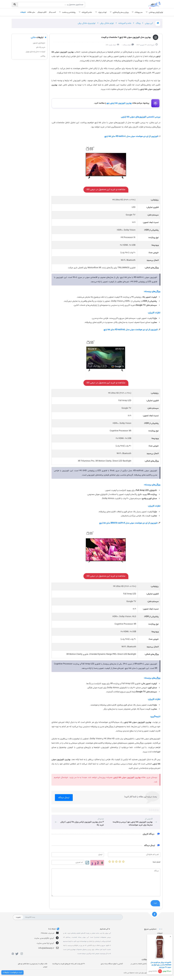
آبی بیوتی (148, 23)
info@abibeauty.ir (46, 948)
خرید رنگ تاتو (40, 47)
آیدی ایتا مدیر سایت (45, 943)
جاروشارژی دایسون (39, 43)
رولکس (43, 56)
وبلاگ (137, 23)
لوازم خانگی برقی (106, 23)
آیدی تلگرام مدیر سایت (44, 938)
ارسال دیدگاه (63, 797)
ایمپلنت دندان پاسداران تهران (35, 52)
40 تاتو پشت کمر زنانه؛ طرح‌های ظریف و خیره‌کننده (68, 964)
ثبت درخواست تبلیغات (12, 972)
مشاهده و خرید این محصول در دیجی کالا (105, 189)
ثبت (155, 903)
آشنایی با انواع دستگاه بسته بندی (112, 964)
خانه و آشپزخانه (124, 23)
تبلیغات (159, 933)
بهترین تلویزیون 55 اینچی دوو (119, 103)
